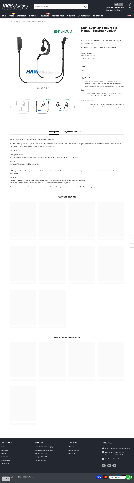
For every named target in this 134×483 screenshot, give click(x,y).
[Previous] (10, 107)
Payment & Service (72, 132)
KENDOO (89, 53)
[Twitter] (114, 465)
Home (11, 21)
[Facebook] (104, 465)
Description (54, 132)
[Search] (61, 6)
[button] (118, 4)
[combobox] (58, 6)
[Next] (74, 107)
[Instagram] (109, 465)
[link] (23, 239)
